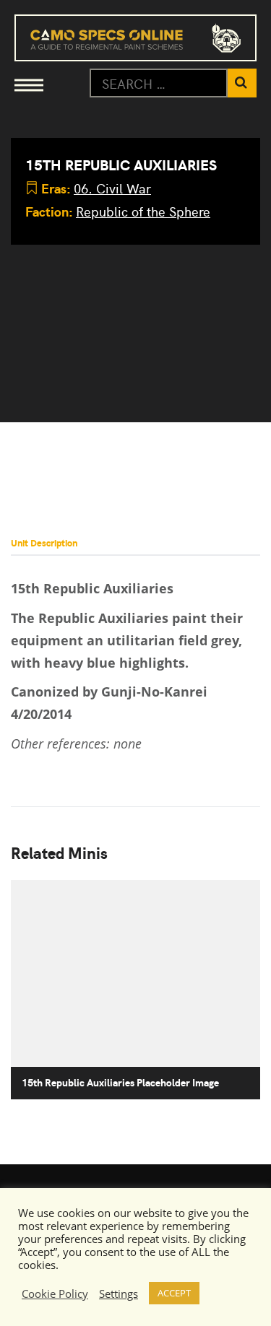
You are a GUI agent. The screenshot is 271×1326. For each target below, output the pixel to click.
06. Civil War (112, 188)
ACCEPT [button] (174, 1292)
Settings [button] (118, 1293)
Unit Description (44, 542)
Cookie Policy (55, 1293)
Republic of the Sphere (143, 211)
